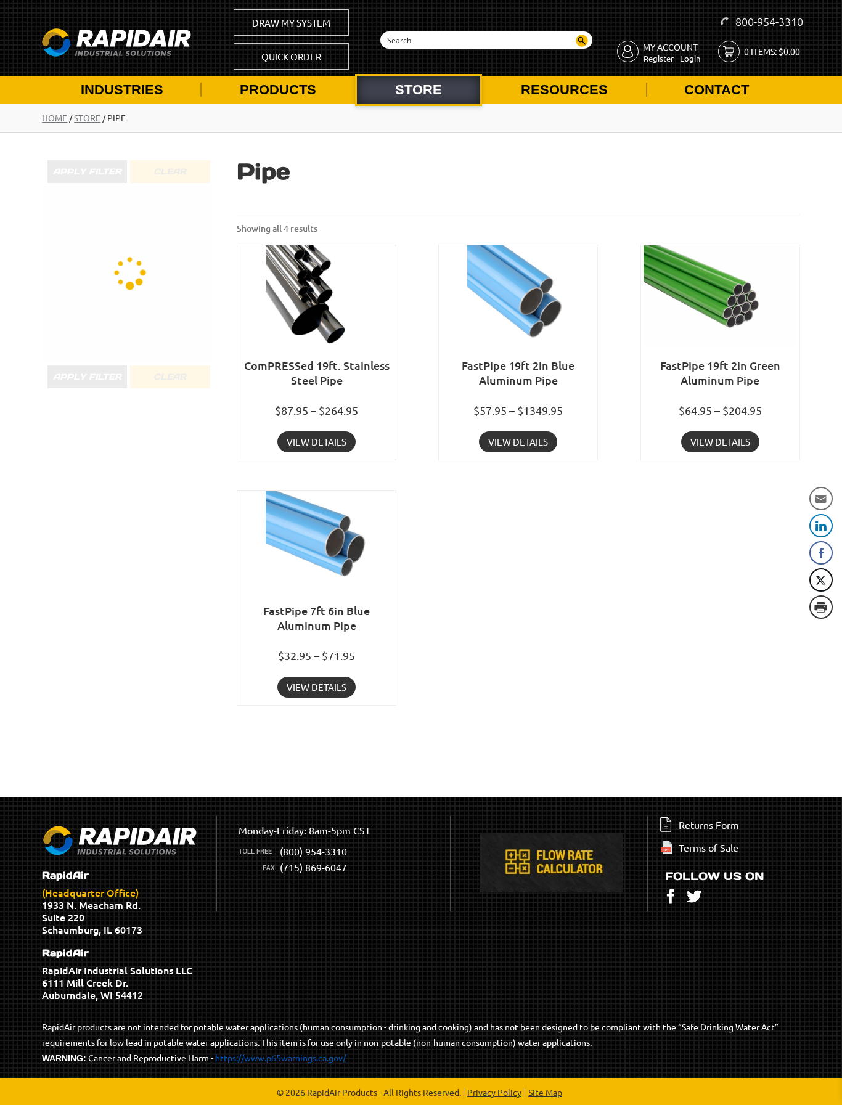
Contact (716, 89)
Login (690, 58)
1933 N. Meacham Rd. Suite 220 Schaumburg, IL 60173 (92, 903)
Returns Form (709, 824)
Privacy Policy (494, 1092)
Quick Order (291, 56)
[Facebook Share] (821, 553)
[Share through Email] (821, 498)
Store (418, 89)
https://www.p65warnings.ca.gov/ (280, 1057)
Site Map (545, 1092)
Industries (122, 89)
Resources (564, 89)
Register (659, 58)
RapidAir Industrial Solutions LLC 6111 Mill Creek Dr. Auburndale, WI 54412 (117, 974)
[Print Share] (821, 607)
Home (54, 117)
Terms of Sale (708, 847)
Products (278, 89)
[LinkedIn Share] (821, 525)
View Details (316, 441)
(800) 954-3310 (313, 851)
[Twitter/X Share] (821, 580)
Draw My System (291, 22)
